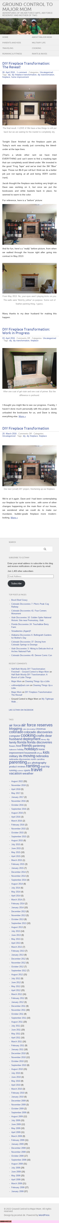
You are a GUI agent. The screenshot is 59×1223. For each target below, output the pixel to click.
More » (22, 416)
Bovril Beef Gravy (19, 600)
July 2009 (15, 1120)
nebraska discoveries (19, 759)
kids (46, 752)
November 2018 (18, 785)
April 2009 (15, 1132)
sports (27, 770)
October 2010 (17, 1061)
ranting (33, 765)
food (18, 746)
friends (27, 746)
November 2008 (18, 1152)
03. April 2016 (8, 338)
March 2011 (16, 1041)
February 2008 (17, 1187)
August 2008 (17, 1164)
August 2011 (17, 1022)
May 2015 (15, 852)
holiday (20, 749)
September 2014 (18, 880)
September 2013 (18, 923)
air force (15, 725)
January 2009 (17, 1144)
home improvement (20, 77)
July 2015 (15, 844)
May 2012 (15, 986)
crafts (40, 735)
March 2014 (16, 899)
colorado (16, 732)
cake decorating (29, 729)
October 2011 (17, 1014)
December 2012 (18, 959)
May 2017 (15, 793)
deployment (31, 739)
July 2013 (15, 931)
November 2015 (18, 828)
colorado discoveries (38, 732)
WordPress (44, 1215)
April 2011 (15, 1037)
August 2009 (17, 1116)
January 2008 (17, 1191)
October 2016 (17, 805)
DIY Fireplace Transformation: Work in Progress (26, 331)
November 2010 (18, 1057)
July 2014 (15, 888)
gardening (39, 745)
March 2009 (16, 1136)
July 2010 (15, 1073)
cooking (28, 735)
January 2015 (17, 868)
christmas (41, 729)
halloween (13, 750)
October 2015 (17, 832)
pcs (29, 763)
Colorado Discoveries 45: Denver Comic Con (31, 655)
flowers (12, 746)
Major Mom (16, 681)
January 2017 (17, 797)
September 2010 (18, 1065)
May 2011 (15, 1033)
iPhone (39, 753)
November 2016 (18, 801)
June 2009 (16, 1124)
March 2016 (16, 821)
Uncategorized (46, 72)
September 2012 (18, 970)
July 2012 (15, 978)
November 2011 (18, 1010)
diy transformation (46, 74)
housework (30, 752)
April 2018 (15, 789)
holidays (31, 749)
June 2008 (16, 1171)
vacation (15, 773)
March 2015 (16, 860)
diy (9, 74)
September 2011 (18, 1018)
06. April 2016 (8, 72)
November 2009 (18, 1104)
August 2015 (17, 840)
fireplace (6, 77)
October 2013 (17, 919)
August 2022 (17, 781)
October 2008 (17, 1156)
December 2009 (18, 1101)
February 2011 (17, 1045)
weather (27, 773)
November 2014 (18, 876)
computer (14, 735)
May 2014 (15, 892)
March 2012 (16, 994)
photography (39, 762)
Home (5, 37)
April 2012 (15, 990)
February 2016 (17, 825)
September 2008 (18, 1160)
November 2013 (18, 915)
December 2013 (18, 911)
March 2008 (16, 1183)
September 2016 (18, 809)
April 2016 (15, 817)
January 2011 (17, 1049)
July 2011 (15, 1026)
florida (21, 742)
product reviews (17, 766)
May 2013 (15, 939)
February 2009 (17, 1140)
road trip (45, 766)
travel (36, 769)
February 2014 (17, 903)
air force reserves (37, 725)
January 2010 (17, 1097)
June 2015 (16, 848)
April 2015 (15, 856)
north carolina (38, 759)
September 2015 (18, 836)
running (13, 770)
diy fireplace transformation (24, 74)
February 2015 (17, 864)
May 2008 (15, 1175)
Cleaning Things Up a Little (37, 681)
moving (29, 756)
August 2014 (17, 884)
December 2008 (18, 1148)
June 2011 (16, 1030)
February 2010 (17, 1093)
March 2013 (16, 947)
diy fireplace (32, 436)
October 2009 (17, 1108)
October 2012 (17, 966)
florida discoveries (39, 742)
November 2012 (18, 963)
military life (15, 756)
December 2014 (18, 872)
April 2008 (15, 1179)
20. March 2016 (9, 433)
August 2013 (17, 927)
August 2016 (17, 813)
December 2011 (18, 1006)
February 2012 (17, 998)
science (20, 770)
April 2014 (15, 896)
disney (43, 739)
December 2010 (18, 1053)
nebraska (42, 756)
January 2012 (17, 1002)
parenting (18, 762)
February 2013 (17, 951)
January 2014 (17, 907)
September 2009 (18, 1112)
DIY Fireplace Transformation (25, 428)
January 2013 (17, 955)
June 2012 (16, 982)
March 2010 (16, 1089)
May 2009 (15, 1128)
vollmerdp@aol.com (20, 685)
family (13, 742)
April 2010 (15, 1085)
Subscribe (16, 583)
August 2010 (17, 1069)
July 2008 (15, 1168)
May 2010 (15, 1081)
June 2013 (16, 935)
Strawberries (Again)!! (21, 631)
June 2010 (16, 1077)
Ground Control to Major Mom (27, 7)
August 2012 (17, 974)
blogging (15, 728)
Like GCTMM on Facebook (21, 710)
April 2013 (15, 943)
